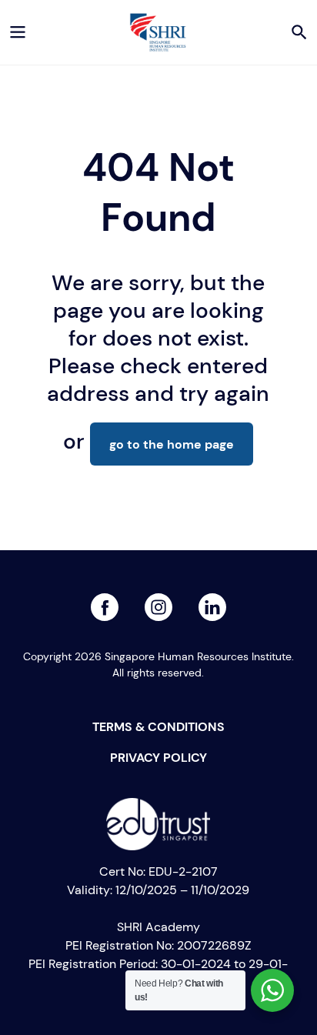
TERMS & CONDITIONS (158, 726)
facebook (104, 602)
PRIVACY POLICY (158, 757)
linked (158, 602)
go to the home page (171, 444)
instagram (212, 602)
